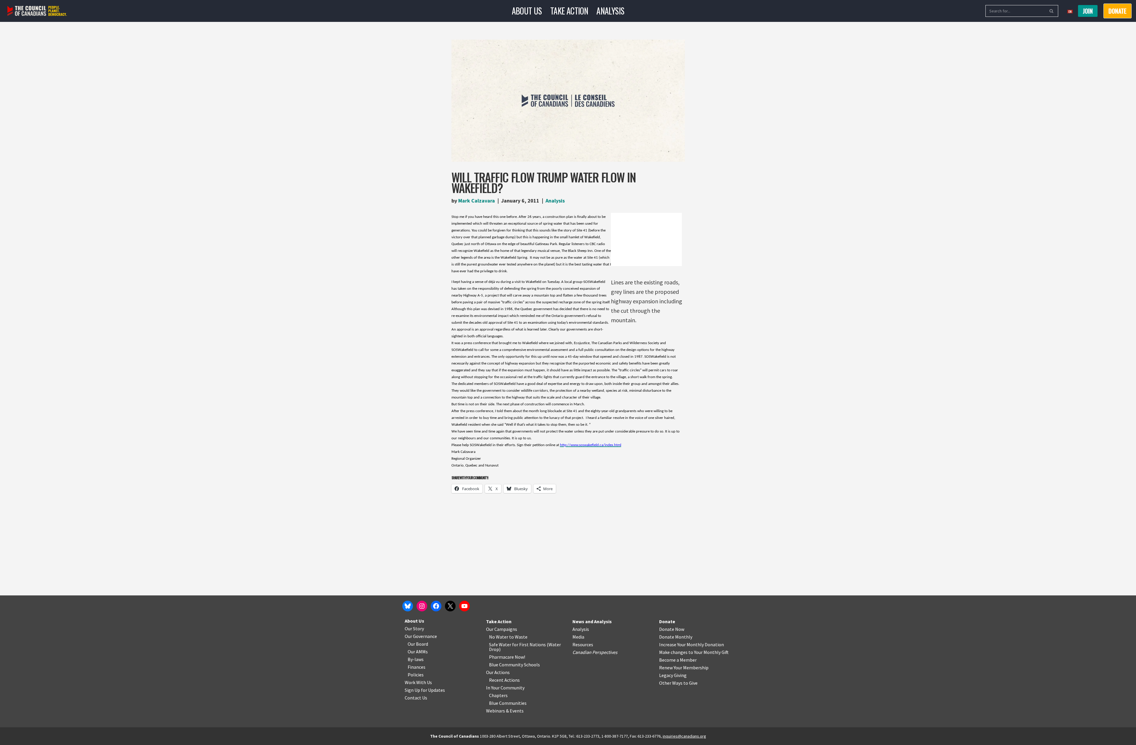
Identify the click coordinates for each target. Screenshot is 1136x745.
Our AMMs (418, 652)
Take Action (569, 11)
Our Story (414, 628)
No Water (499, 637)
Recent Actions (504, 680)
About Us (527, 11)
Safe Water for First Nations (517, 644)
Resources (582, 644)
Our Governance (421, 636)
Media (578, 637)
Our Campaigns (501, 629)
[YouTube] (464, 606)
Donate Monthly (675, 637)
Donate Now (671, 629)
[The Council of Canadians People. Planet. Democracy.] (37, 11)
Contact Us (416, 698)
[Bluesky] (407, 606)
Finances (416, 667)
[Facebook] (436, 606)
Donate (667, 621)
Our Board (418, 644)
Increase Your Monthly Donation (691, 644)
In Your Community (505, 688)
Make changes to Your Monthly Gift (694, 652)
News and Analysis (592, 621)
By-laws (416, 659)
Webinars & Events (505, 711)
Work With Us (418, 682)
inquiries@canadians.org (684, 736)
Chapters (498, 695)
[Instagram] (422, 606)
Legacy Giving (673, 675)
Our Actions (498, 672)
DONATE (1117, 11)
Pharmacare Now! (507, 657)
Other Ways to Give (678, 683)
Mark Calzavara (476, 200)
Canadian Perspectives (594, 652)
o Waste (519, 637)
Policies (416, 675)
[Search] (1051, 11)
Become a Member (678, 660)
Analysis (610, 11)
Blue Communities (508, 703)
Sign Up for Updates (425, 690)
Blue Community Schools (514, 665)
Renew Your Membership (684, 667)
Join (1088, 11)
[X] (450, 606)
